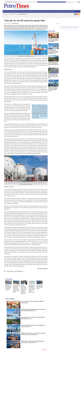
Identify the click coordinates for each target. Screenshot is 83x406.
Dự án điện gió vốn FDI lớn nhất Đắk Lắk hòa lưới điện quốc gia (33, 318)
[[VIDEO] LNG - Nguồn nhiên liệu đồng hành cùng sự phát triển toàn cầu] (13, 344)
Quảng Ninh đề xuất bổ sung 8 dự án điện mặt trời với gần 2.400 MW (8, 287)
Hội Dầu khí (15, 11)
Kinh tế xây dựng (53, 1)
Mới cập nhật (51, 31)
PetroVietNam (9, 11)
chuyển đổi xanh (10, 271)
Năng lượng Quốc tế (47, 1)
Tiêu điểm (21, 11)
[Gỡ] (13, 304)
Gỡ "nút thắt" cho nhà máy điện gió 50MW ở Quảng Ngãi (32, 302)
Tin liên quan (8, 279)
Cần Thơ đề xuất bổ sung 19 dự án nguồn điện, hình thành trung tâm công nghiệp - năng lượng (16, 289)
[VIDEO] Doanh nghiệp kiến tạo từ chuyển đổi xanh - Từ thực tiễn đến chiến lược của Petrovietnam (32, 289)
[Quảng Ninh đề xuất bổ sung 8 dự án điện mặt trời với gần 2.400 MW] (8, 282)
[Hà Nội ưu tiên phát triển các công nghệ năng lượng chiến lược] (13, 328)
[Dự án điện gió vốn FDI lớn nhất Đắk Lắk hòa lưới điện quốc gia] (13, 320)
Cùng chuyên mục (10, 299)
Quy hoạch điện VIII (19, 271)
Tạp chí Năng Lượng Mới (61, 1)
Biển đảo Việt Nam (64, 11)
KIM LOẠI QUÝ (71, 11)
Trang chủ (6, 14)
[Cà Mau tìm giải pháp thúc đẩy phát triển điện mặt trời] (39, 282)
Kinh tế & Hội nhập (28, 11)
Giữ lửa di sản (40, 1)
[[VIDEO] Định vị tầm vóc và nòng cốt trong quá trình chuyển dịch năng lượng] (13, 336)
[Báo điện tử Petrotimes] (16, 6)
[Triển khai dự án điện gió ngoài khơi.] (26, 42)
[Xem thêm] (44, 349)
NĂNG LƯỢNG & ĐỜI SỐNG (43, 11)
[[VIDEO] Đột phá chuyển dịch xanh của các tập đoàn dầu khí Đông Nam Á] (13, 312)
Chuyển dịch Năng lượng (22, 14)
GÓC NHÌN (35, 11)
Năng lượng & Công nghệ (13, 14)
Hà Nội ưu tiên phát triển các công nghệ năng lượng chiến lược (33, 326)
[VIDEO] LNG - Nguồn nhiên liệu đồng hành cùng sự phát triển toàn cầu (32, 341)
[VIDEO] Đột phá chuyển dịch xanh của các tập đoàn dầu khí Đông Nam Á (33, 310)
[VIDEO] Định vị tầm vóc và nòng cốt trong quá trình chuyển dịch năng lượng (33, 333)
